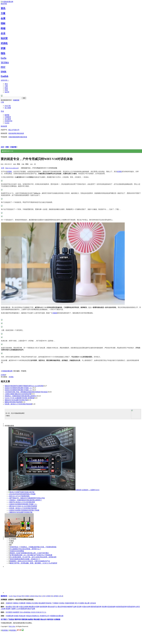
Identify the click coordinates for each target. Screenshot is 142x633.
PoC (40, 596)
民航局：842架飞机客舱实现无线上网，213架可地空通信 (29, 553)
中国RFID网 (86, 606)
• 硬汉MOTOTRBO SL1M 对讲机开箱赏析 (23, 506)
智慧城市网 (131, 606)
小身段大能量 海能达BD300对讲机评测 (18, 394)
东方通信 (35, 603)
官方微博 (8, 119)
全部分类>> (5, 80)
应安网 (79, 606)
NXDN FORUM (36, 612)
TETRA (5, 62)
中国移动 (29, 603)
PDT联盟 (9, 612)
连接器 (16, 616)
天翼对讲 (9, 603)
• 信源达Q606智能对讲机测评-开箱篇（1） (23, 504)
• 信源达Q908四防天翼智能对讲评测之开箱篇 (24, 510)
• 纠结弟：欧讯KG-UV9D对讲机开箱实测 (23, 508)
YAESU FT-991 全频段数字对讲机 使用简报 (19, 398)
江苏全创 (93, 603)
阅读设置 (4, 126)
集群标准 (4, 596)
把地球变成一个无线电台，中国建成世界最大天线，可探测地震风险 (33, 547)
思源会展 (22, 616)
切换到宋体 (23, 137)
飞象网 (13, 608)
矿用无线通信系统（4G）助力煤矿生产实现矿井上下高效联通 (31, 555)
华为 (76, 603)
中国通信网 (10, 616)
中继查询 (8, 117)
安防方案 (15, 606)
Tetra (14, 596)
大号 (13, 130)
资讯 (3, 8)
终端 (3, 28)
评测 (3, 48)
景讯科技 (48, 603)
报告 (3, 53)
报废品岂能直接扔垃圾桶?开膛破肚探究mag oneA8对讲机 (24, 386)
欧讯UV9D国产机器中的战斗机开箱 (22, 492)
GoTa (3, 58)
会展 (3, 18)
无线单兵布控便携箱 (17, 551)
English (4, 76)
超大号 (17, 130)
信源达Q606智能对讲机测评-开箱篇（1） (19, 390)
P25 (52, 596)
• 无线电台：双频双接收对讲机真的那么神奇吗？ (25, 500)
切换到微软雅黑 (14, 137)
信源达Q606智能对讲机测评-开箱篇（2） (19, 388)
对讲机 (4, 43)
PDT (3, 67)
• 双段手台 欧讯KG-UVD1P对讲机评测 (22, 502)
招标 (3, 23)
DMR (3, 71)
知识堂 (4, 38)
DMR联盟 (15, 612)
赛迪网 (8, 608)
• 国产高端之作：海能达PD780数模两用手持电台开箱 (27, 498)
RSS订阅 (8, 106)
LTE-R (61, 596)
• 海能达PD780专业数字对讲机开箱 (20, 512)
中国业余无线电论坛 (32, 616)
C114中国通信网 (21, 608)
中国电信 (15, 603)
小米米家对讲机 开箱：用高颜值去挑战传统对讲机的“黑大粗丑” (26, 392)
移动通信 (9, 606)
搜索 (24, 98)
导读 (2, 111)
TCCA (44, 612)
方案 (3, 13)
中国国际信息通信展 (56, 616)
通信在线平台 (52, 606)
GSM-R (31, 596)
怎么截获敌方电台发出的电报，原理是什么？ (25, 549)
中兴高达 (61, 603)
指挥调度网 (43, 606)
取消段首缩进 (19, 133)
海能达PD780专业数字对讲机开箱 (16, 400)
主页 (2, 147)
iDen (36, 596)
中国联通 (22, 603)
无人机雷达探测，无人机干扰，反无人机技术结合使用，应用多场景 (33, 557)
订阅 (2, 102)
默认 (10, 130)
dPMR (56, 596)
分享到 (3, 375)
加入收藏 (8, 108)
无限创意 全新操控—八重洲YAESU (87, 490)
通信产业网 (31, 608)
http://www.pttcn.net (12, 168)
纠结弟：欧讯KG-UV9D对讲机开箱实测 (18, 404)
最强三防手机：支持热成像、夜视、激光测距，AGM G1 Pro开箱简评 (33, 563)
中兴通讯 (81, 603)
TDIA (21, 612)
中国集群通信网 (7, 371)
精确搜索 (16, 100)
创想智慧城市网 (121, 606)
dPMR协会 (27, 612)
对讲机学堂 (8, 121)
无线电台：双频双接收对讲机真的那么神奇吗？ (21, 396)
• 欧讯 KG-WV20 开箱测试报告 (19, 496)
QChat (19, 596)
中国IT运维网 (23, 606)
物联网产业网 (71, 606)
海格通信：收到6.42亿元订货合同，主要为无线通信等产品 (30, 561)
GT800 (48, 596)
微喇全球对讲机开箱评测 (13, 402)
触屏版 (7, 115)
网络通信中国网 (33, 606)
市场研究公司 (44, 616)
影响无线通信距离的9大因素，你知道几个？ (25, 559)
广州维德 (55, 603)
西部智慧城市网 (95, 606)
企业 (3, 33)
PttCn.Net (12, 626)
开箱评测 (13, 147)
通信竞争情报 (62, 606)
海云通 (87, 603)
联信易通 (42, 603)
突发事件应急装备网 (109, 606)
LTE (43, 596)
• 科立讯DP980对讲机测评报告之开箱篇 (22, 494)
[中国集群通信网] (7, 2)
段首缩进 (12, 133)
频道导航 (4, 4)
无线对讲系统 (69, 603)
